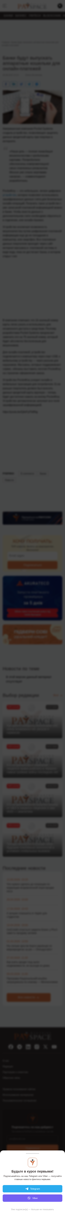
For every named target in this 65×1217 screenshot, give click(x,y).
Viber (35, 1198)
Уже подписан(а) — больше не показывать (32, 1209)
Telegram (35, 1188)
